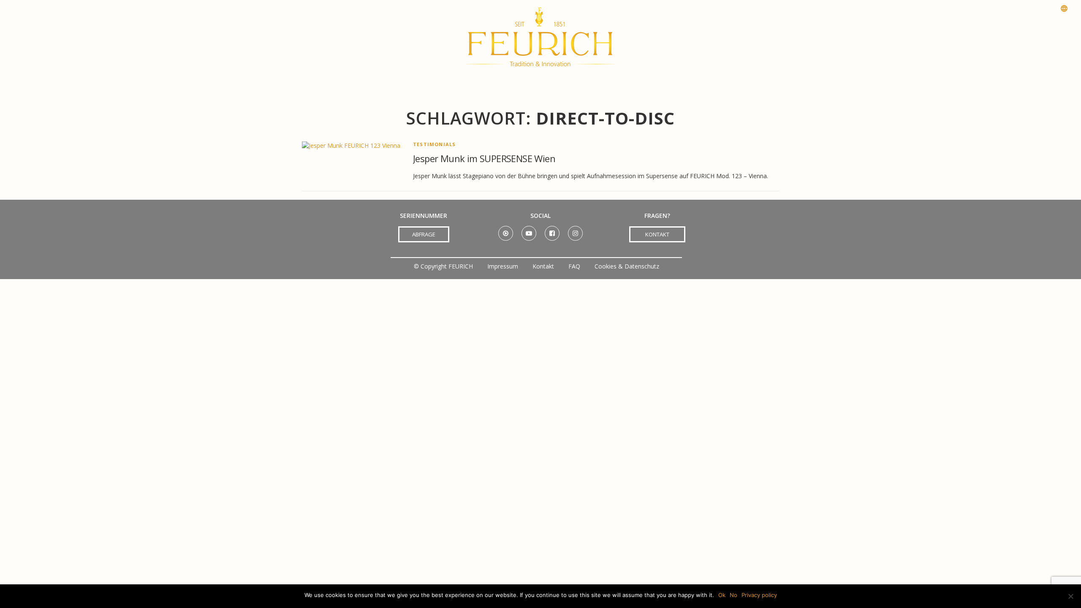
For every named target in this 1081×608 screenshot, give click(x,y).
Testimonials (434, 144)
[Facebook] (552, 230)
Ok (721, 595)
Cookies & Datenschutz (627, 266)
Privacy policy (759, 595)
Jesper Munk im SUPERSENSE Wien (484, 158)
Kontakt (543, 266)
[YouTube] (528, 230)
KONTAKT (657, 234)
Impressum (502, 266)
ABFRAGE (423, 234)
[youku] (505, 230)
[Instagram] (575, 230)
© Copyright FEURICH (443, 266)
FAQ (574, 266)
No (733, 595)
